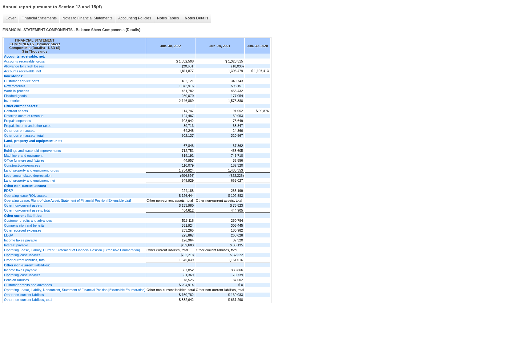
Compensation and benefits (24, 225)
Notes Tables (168, 18)
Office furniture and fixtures (24, 160)
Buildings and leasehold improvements (32, 150)
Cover (11, 18)
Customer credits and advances (28, 220)
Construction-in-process (22, 165)
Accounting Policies (134, 18)
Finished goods (15, 96)
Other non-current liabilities (24, 295)
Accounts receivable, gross (24, 61)
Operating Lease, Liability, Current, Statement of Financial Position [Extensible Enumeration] (72, 250)
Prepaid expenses (17, 121)
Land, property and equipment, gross (31, 170)
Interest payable (16, 245)
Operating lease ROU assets (25, 195)
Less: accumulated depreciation (27, 175)
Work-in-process (16, 91)
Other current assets (19, 130)
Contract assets (16, 111)
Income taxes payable (20, 240)
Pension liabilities (16, 280)
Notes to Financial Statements (87, 18)
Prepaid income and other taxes (27, 125)
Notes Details (196, 18)
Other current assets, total (23, 135)
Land (7, 146)
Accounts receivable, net (22, 71)
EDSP (8, 190)
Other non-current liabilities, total (28, 300)
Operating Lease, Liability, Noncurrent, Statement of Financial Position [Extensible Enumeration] (74, 290)
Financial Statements (39, 18)
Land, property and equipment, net (29, 180)
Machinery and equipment (23, 155)
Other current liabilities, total (24, 260)
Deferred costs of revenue (23, 116)
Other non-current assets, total (27, 210)
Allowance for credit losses (24, 66)
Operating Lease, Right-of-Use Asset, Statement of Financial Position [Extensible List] (67, 200)
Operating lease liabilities (22, 255)
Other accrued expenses (23, 230)
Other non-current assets (23, 205)
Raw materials (14, 86)
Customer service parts (21, 81)
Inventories (12, 101)
